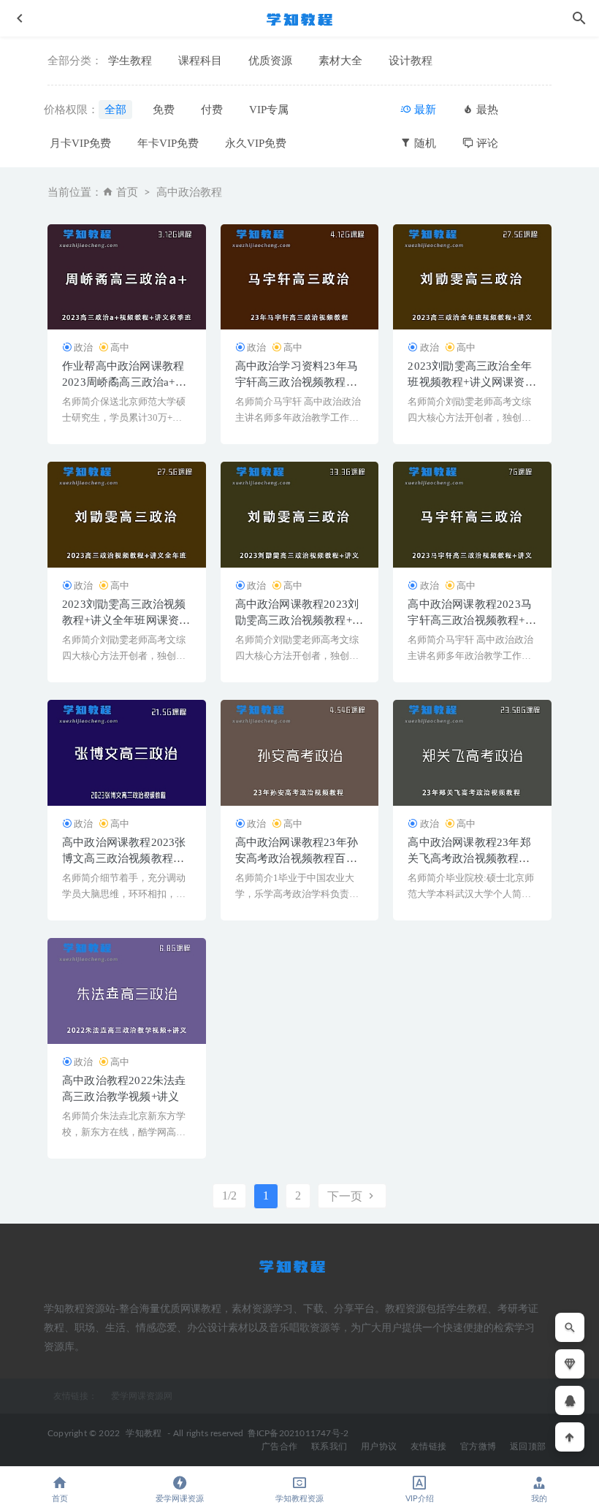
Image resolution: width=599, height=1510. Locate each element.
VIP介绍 (419, 1499)
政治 (83, 347)
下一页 (346, 1196)
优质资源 (270, 60)
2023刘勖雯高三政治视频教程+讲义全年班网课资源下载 (126, 620)
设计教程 (410, 60)
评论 (485, 143)
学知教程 (143, 1433)
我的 (539, 1499)
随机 (423, 143)
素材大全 (340, 60)
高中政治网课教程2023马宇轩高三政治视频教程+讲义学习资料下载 (471, 620)
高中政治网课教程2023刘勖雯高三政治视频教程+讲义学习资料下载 (299, 620)
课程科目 (200, 60)
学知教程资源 (299, 1499)
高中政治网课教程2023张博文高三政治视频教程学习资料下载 (124, 858)
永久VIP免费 (255, 143)
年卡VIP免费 (168, 143)
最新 (423, 109)
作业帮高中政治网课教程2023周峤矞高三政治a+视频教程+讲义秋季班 (124, 382)
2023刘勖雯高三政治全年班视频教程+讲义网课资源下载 (471, 382)
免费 (164, 109)
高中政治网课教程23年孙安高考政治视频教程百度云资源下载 (296, 858)
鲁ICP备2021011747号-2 (298, 1433)
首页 (127, 192)
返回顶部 (528, 1446)
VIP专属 (269, 109)
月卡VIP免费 (80, 143)
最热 (485, 109)
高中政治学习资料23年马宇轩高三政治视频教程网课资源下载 (296, 382)
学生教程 (130, 60)
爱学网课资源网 (141, 1396)
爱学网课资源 (180, 1499)
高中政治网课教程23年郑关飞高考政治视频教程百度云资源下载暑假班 (469, 858)
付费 (212, 109)
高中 (119, 347)
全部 (115, 109)
